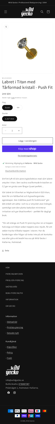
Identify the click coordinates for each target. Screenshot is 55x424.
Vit (19, 108)
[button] (6, 12)
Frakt (13, 98)
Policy (10, 352)
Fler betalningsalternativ (27, 155)
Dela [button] (7, 250)
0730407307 (24, 384)
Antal (4, 125)
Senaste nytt (13, 333)
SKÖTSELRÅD (11, 286)
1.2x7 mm (9, 118)
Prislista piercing (15, 327)
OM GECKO (10, 306)
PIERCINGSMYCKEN (14, 274)
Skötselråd (12, 321)
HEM (8, 267)
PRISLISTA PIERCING (15, 280)
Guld (7, 107)
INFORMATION (12, 299)
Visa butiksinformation (15, 171)
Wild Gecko (30, 421)
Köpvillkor (12, 347)
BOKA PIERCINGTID (14, 293)
